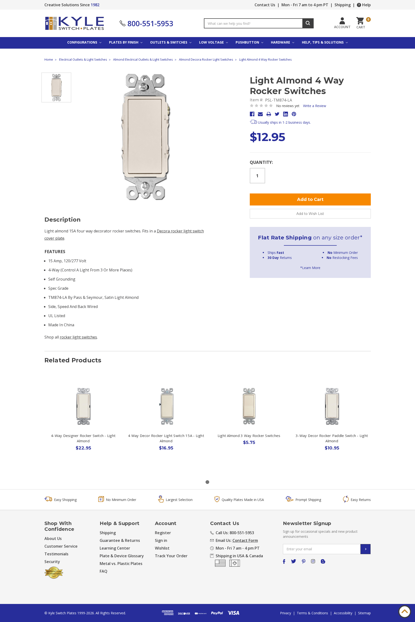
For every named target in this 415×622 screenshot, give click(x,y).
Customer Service (61, 546)
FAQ (103, 571)
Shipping (343, 4)
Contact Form (245, 540)
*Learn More (310, 267)
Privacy (285, 613)
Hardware (281, 42)
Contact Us (265, 4)
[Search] (308, 23)
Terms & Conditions (312, 613)
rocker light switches (78, 337)
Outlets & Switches (169, 42)
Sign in (161, 540)
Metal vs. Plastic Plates (121, 563)
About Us (53, 538)
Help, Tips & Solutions (323, 42)
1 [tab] (207, 482)
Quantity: (261, 162)
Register (163, 532)
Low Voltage (212, 42)
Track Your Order (171, 555)
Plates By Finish (124, 42)
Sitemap (364, 613)
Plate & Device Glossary (122, 555)
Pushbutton (248, 42)
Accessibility (343, 613)
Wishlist (162, 548)
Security (52, 561)
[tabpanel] (83, 425)
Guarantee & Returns (120, 540)
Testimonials (56, 554)
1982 (95, 4)
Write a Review (314, 105)
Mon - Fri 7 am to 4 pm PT (304, 4)
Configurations (82, 42)
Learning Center (115, 548)
